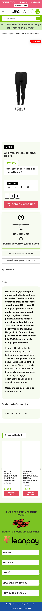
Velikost (12, 183)
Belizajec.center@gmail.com (21, 243)
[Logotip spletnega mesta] (16, 11)
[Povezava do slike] (21, 540)
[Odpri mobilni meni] (3, 11)
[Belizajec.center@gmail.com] (21, 238)
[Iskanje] (38, 18)
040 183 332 (21, 234)
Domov (4, 34)
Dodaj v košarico (23, 204)
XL (26, 413)
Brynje (9, 147)
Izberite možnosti (11, 493)
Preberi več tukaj (21, 6)
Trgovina (12, 34)
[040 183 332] (21, 228)
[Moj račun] (24, 11)
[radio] (9, 187)
